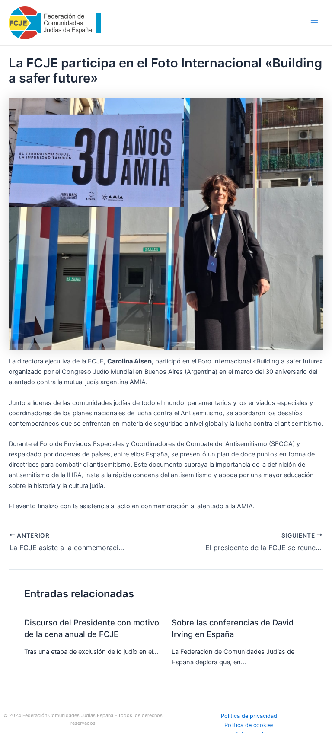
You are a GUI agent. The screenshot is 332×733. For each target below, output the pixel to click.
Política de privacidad (249, 716)
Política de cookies (249, 725)
